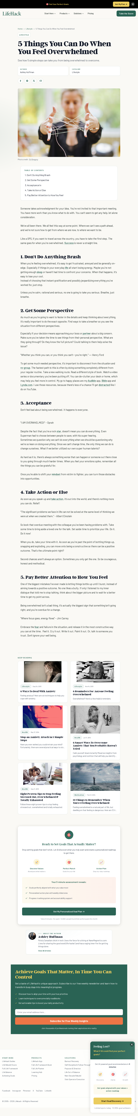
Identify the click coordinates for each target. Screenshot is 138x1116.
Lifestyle (29, 29)
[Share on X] (34, 81)
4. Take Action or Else (35, 190)
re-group (25, 367)
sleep (39, 272)
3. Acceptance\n (33, 185)
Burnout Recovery (72, 1061)
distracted (104, 384)
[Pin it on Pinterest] (27, 81)
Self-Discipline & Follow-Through (78, 1065)
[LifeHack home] (12, 13)
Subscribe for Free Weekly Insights (69, 1020)
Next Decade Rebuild (73, 1076)
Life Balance (7, 1072)
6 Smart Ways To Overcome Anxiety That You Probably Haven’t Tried (95, 745)
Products (64, 13)
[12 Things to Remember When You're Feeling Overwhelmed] (95, 777)
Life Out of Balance (72, 1072)
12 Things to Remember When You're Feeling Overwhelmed (91, 801)
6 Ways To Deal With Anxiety (38, 691)
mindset (56, 474)
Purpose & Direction (73, 1068)
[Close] (133, 4)
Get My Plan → (121, 4)
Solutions (78, 13)
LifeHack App (37, 1061)
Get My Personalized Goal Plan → (68, 911)
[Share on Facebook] (20, 81)
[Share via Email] (40, 81)
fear (36, 626)
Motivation (79, 795)
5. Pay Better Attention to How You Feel (44, 195)
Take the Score (126, 13)
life (66, 267)
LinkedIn (48, 1091)
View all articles (44, 951)
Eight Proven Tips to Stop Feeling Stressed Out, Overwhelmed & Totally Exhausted (40, 796)
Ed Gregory (33, 159)
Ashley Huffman (27, 72)
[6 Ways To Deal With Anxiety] (42, 671)
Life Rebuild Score (9, 1065)
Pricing (91, 13)
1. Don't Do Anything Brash (37, 175)
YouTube (39, 1091)
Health (25, 732)
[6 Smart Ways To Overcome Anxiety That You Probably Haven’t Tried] (95, 720)
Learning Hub (37, 1072)
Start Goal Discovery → (112, 1101)
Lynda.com (26, 384)
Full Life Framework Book (42, 1065)
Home (20, 29)
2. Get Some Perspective (37, 180)
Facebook (6, 1091)
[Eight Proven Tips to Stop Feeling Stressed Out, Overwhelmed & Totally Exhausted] (42, 774)
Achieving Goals (8, 1076)
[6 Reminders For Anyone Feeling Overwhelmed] (95, 671)
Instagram (16, 1091)
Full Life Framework (10, 1068)
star (59, 431)
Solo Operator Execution (75, 1079)
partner (87, 333)
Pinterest (27, 1091)
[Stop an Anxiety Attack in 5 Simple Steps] (43, 717)
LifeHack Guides (8, 1061)
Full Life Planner (38, 1068)
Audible (92, 380)
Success (69, 243)
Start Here (49, 13)
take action (57, 498)
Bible (104, 380)
